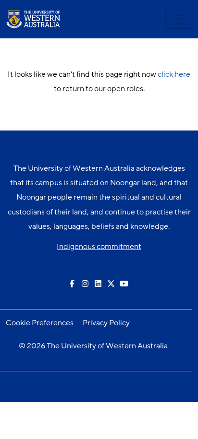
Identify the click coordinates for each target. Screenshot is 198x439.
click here (174, 74)
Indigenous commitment (99, 246)
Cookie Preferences (40, 323)
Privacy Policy (106, 323)
